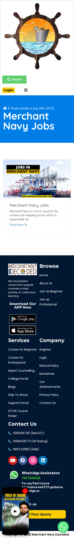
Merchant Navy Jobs (29, 205)
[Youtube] (12, 460)
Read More (17, 225)
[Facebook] (22, 460)
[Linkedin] (42, 460)
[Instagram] (32, 460)
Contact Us (22, 424)
